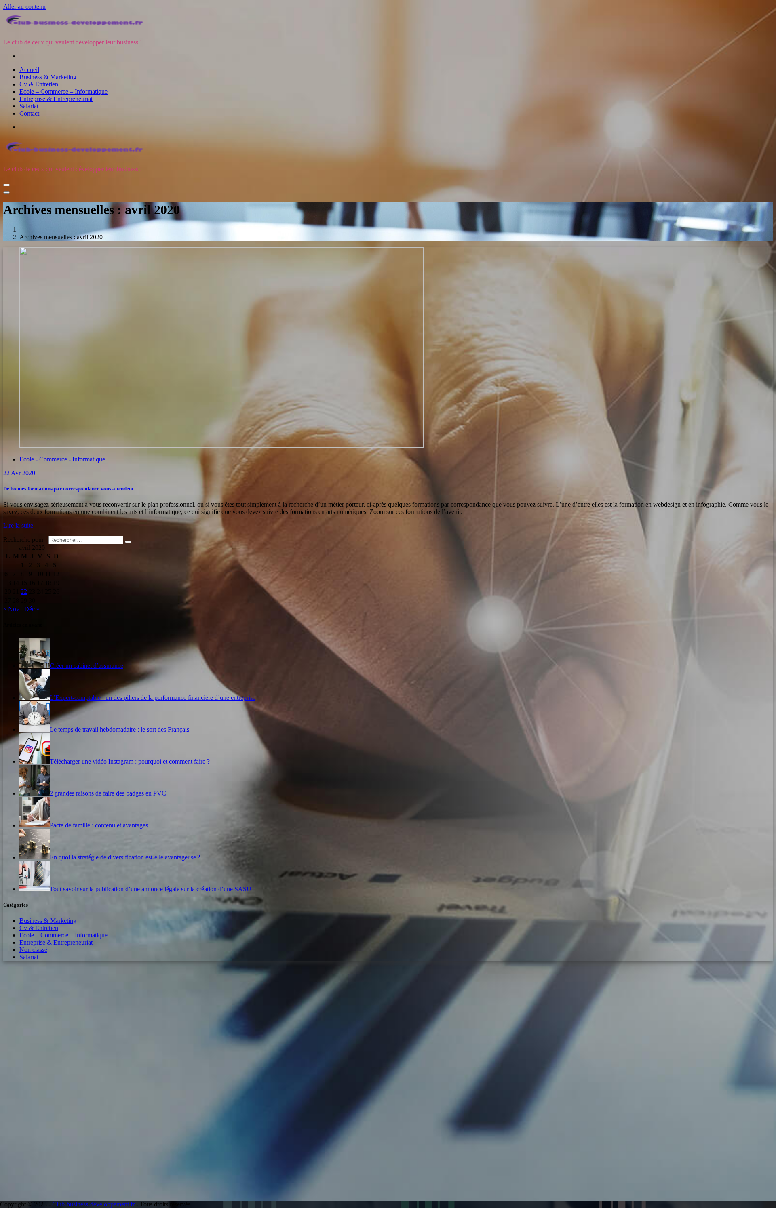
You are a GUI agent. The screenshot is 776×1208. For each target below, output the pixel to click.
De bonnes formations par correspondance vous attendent (68, 489)
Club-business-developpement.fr (93, 1204)
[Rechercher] (128, 542)
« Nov (11, 609)
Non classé (33, 949)
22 (24, 591)
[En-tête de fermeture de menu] (6, 192)
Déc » (32, 609)
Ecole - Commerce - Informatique (62, 459)
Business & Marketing (47, 77)
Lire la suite (18, 525)
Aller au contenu (24, 6)
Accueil (29, 69)
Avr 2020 (19, 472)
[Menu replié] (6, 185)
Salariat (28, 106)
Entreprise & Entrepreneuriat (56, 98)
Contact (29, 113)
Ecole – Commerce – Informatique (63, 91)
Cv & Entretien (38, 84)
